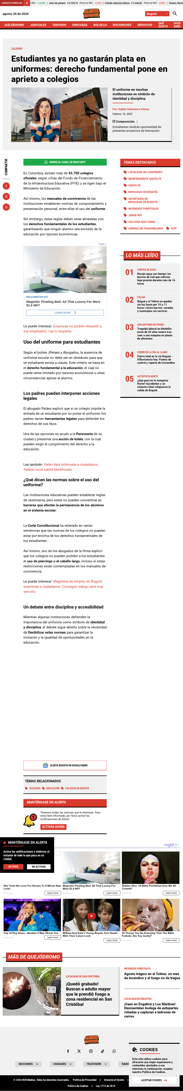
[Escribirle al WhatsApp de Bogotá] (114, 1051)
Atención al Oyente (114, 1080)
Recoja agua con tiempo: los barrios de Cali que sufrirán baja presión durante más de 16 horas (156, 278)
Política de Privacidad (84, 1080)
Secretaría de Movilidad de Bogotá (142, 200)
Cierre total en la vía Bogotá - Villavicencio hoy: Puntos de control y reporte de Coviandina (156, 359)
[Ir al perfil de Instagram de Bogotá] (91, 1051)
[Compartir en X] (6, 196)
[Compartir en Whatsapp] (6, 207)
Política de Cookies (153, 1072)
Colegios (34, 788)
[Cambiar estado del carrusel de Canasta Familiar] (27, 3)
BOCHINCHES (122, 25)
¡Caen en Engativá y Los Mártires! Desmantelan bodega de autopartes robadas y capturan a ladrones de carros (151, 1010)
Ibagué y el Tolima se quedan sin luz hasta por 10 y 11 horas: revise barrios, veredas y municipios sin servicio (155, 306)
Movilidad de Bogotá (142, 192)
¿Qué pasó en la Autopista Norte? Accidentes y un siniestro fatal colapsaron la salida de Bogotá (154, 385)
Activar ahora (53, 827)
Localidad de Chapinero (145, 172)
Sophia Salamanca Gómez (133, 109)
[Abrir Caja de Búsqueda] (175, 13)
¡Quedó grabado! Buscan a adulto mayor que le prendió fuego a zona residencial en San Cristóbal (89, 994)
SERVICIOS (144, 25)
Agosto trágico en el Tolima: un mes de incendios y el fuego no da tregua (152, 976)
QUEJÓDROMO (14, 25)
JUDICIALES (38, 25)
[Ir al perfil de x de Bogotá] (79, 1051)
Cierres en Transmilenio (145, 228)
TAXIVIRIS (59, 25)
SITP (174, 228)
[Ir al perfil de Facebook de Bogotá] (68, 1051)
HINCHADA (79, 25)
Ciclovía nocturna (141, 222)
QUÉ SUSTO (163, 24)
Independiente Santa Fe (144, 178)
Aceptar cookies (151, 1080)
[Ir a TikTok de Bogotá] (102, 1051)
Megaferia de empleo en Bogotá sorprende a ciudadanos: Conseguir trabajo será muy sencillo (63, 586)
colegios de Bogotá (77, 788)
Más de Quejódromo (34, 957)
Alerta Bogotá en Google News (69, 765)
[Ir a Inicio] (91, 14)
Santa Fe (134, 185)
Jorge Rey (135, 215)
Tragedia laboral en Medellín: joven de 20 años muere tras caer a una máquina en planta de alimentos (154, 333)
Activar (13, 866)
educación (52, 788)
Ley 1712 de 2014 (105, 1086)
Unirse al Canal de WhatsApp (68, 162)
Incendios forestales (143, 208)
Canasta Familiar (12, 3)
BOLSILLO (100, 25)
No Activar (39, 866)
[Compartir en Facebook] (6, 186)
